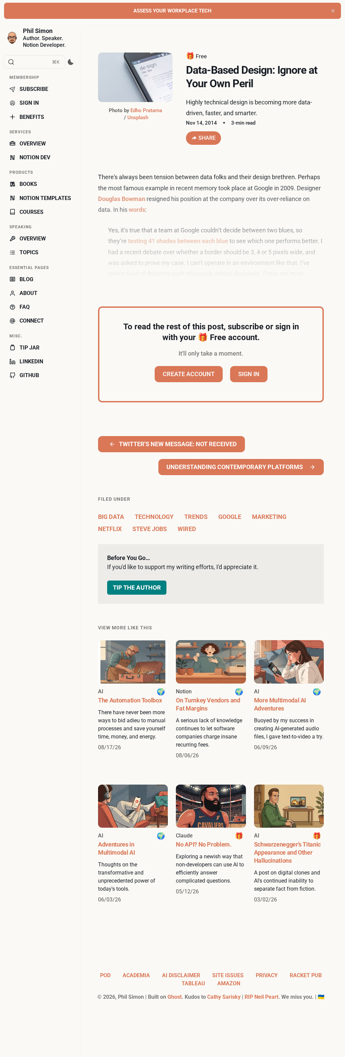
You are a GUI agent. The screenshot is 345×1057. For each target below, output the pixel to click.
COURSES (31, 212)
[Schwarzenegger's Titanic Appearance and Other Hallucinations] (289, 844)
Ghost (174, 997)
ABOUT (28, 293)
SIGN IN (29, 103)
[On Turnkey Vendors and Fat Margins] (211, 700)
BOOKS (28, 184)
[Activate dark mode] (70, 62)
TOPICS (29, 252)
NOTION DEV (35, 157)
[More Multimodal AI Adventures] (289, 700)
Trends (196, 516)
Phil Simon (38, 30)
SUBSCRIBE (34, 89)
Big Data (111, 516)
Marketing (269, 516)
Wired (187, 528)
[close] (332, 10)
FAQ (25, 307)
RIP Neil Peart (261, 997)
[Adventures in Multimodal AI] (133, 844)
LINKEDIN (31, 361)
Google (229, 516)
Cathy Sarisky (224, 997)
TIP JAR (29, 347)
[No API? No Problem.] (211, 844)
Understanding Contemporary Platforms (234, 466)
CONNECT (32, 321)
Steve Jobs (149, 528)
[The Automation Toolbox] (133, 700)
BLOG (26, 279)
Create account (189, 373)
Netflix (110, 528)
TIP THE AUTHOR (137, 587)
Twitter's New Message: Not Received (178, 444)
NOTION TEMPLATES (45, 198)
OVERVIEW (33, 143)
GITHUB (29, 375)
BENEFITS (32, 117)
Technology (154, 516)
